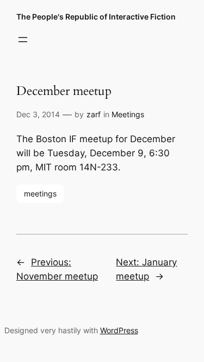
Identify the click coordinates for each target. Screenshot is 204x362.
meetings (40, 193)
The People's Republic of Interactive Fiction (96, 16)
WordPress (119, 330)
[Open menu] (22, 39)
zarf (93, 114)
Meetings (128, 114)
